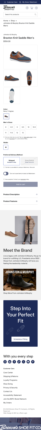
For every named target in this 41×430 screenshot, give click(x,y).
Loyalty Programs (10, 380)
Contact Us (7, 391)
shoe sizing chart (28, 137)
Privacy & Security (10, 388)
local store (12, 138)
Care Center (8, 372)
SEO (14, 413)
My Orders (7, 403)
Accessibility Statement (12, 395)
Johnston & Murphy (10, 34)
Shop (13, 21)
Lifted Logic (23, 413)
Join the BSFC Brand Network (14, 399)
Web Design (7, 413)
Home (5, 21)
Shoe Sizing (8, 384)
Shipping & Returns (10, 376)
